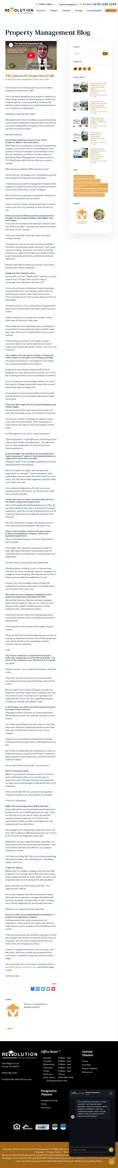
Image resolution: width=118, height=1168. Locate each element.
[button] (75, 69)
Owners (54, 10)
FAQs (43, 1104)
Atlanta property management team (89, 195)
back (10, 1028)
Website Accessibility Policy (88, 1161)
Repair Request (89, 1068)
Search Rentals (94, 10)
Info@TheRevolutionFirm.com (22, 967)
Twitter (43, 989)
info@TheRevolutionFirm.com (16, 1079)
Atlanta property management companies (87, 185)
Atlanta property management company (91, 191)
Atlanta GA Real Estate (84, 177)
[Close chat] (111, 1161)
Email (48, 989)
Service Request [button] (67, 4)
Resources (87, 1072)
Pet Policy (46, 1107)
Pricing (78, 10)
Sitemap (40, 1152)
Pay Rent (87, 4)
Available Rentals (49, 1100)
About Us (111, 10)
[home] (19, 10)
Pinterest (54, 989)
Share (33, 989)
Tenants (66, 10)
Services (41, 10)
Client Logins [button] (45, 4)
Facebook (38, 989)
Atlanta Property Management (87, 181)
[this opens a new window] (17, 1126)
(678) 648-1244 (104, 4)
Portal (85, 1061)
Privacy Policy (53, 1152)
